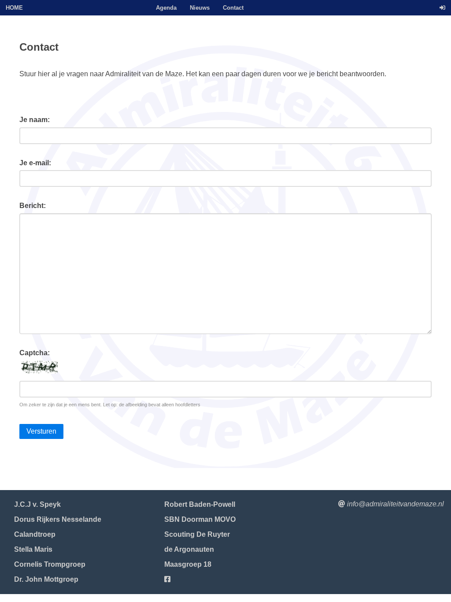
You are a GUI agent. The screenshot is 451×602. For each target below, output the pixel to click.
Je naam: (34, 119)
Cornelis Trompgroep (49, 564)
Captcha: (34, 353)
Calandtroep (34, 534)
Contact (233, 7)
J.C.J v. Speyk (37, 504)
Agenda (166, 7)
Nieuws (200, 7)
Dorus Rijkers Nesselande (57, 519)
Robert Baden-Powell (199, 504)
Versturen (41, 431)
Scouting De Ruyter (197, 534)
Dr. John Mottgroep (46, 579)
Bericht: (32, 205)
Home (14, 7)
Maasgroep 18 (187, 564)
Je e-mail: (35, 163)
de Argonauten (189, 549)
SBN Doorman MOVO (200, 519)
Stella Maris (33, 549)
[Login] (442, 7)
